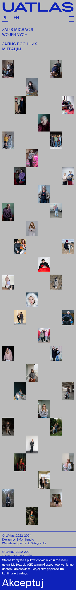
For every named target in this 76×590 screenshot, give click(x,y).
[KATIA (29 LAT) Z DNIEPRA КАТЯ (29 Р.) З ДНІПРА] (32, 373)
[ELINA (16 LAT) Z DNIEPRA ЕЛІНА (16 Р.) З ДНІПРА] (56, 498)
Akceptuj (22, 583)
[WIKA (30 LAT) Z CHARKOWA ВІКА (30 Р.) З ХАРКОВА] (44, 409)
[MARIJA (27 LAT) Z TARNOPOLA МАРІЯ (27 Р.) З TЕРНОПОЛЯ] (20, 462)
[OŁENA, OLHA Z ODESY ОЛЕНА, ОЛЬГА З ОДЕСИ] (20, 248)
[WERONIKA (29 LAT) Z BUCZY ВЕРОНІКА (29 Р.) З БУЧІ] (68, 391)
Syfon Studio (25, 539)
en (16, 17)
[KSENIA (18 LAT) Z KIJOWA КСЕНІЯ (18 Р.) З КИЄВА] (32, 230)
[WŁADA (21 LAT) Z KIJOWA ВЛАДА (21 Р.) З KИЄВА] (68, 248)
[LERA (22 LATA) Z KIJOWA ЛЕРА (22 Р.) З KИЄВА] (8, 498)
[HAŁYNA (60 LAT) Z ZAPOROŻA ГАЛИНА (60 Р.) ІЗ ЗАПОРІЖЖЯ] (68, 319)
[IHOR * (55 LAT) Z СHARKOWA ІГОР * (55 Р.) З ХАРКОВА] (8, 212)
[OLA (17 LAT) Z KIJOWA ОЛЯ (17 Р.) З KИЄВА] (32, 444)
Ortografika (38, 543)
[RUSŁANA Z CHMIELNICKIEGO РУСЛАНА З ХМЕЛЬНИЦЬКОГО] (44, 480)
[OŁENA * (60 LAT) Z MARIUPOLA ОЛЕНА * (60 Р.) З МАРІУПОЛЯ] (32, 158)
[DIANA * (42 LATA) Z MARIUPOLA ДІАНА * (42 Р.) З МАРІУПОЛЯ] (44, 194)
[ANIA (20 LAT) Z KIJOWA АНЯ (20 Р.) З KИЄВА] (20, 391)
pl (5, 17)
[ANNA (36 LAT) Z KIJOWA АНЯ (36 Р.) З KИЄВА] (68, 462)
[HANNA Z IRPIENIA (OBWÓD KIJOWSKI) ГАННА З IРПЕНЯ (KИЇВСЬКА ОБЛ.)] (8, 355)
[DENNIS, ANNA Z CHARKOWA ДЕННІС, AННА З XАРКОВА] (20, 319)
